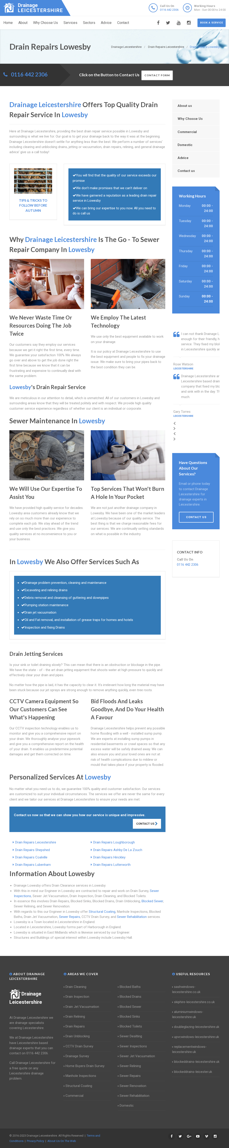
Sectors (89, 23)
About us (185, 106)
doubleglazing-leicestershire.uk (196, 1027)
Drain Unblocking (78, 1036)
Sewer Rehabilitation (132, 917)
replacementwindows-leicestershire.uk (189, 1049)
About (23, 23)
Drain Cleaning (76, 987)
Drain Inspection (77, 997)
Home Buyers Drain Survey (85, 1066)
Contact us (186, 171)
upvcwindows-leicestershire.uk (196, 1037)
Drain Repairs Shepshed (32, 850)
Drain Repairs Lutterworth (112, 865)
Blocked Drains (130, 997)
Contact (123, 23)
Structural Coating (102, 912)
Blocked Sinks (130, 1017)
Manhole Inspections (81, 1076)
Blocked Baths (130, 987)
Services (70, 23)
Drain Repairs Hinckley (109, 857)
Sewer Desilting (131, 1036)
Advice (106, 23)
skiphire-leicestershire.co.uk (194, 1002)
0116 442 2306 (169, 9)
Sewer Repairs (69, 917)
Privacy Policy (35, 1141)
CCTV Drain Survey (79, 1046)
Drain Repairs (75, 1026)
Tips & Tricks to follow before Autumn (33, 205)
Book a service (211, 22)
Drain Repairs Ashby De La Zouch (117, 850)
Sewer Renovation (133, 1086)
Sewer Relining (130, 1066)
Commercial (187, 132)
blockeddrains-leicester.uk (193, 1072)
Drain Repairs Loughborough (114, 842)
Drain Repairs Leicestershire (35, 842)
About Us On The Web (61, 1141)
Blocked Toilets (131, 1026)
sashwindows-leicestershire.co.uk (186, 989)
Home (8, 23)
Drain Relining (75, 1017)
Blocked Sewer (152, 901)
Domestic (185, 145)
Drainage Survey (77, 1056)
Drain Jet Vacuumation (82, 1007)
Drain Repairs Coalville (31, 857)
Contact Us (145, 823)
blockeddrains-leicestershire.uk (196, 1062)
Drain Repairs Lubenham (33, 865)
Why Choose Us (45, 23)
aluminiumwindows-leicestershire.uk (187, 1014)
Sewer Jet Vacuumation (137, 1056)
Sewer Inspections (133, 1046)
